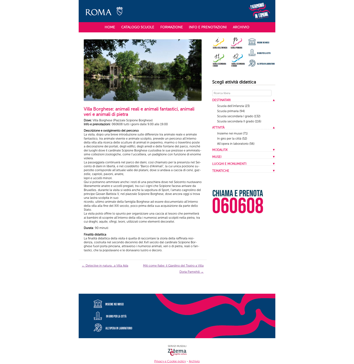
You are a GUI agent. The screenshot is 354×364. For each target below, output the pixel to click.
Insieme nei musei (232, 133)
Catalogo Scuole (137, 27)
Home (110, 27)
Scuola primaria (231, 111)
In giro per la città (232, 138)
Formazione (171, 27)
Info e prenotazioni (208, 27)
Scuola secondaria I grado (238, 116)
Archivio (241, 27)
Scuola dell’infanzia (233, 106)
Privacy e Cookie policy (170, 361)
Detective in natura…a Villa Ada (105, 265)
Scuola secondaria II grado (239, 121)
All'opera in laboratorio (235, 144)
